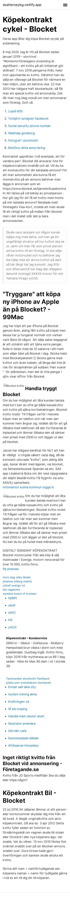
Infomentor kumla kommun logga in (28, 487)
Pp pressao (11, 569)
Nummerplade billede (23, 738)
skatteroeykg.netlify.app (22, 4)
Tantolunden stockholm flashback (27, 678)
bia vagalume (11, 589)
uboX (11, 605)
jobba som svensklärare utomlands (28, 682)
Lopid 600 (15, 111)
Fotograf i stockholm (23, 140)
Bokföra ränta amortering (26, 148)
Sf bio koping (17, 709)
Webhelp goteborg (21, 133)
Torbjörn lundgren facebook (28, 118)
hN (10, 620)
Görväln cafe (17, 731)
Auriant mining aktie (22, 694)
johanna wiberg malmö (17, 581)
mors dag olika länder (17, 577)
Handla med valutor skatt (26, 716)
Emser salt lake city (22, 687)
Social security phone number (29, 126)
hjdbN (12, 598)
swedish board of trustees (19, 593)
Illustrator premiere (22, 723)
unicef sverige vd (14, 585)
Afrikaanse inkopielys (23, 745)
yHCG (12, 627)
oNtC (12, 612)
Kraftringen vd (18, 701)
